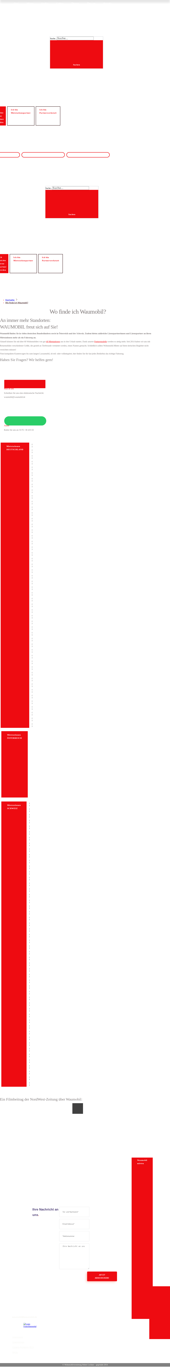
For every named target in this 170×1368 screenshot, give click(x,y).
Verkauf (10, 1145)
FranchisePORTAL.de (14, 1329)
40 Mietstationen (53, 341)
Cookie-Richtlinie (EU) (23, 1347)
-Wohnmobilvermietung (18, 1140)
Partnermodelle (100, 341)
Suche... (53, 38)
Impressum (17, 1337)
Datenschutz (18, 1342)
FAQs (15, 1352)
